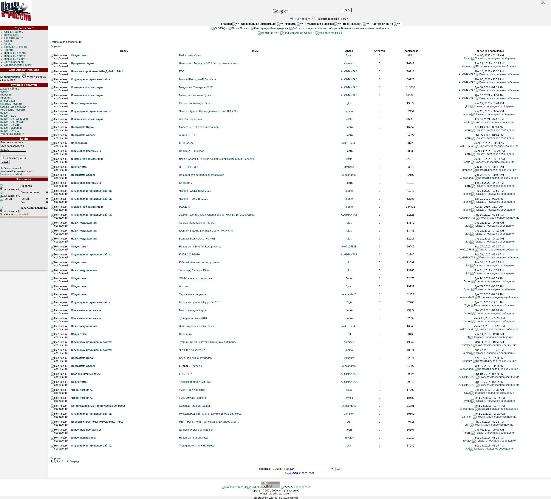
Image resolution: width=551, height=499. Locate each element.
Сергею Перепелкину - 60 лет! (197, 222)
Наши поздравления (84, 103)
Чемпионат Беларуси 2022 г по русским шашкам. (209, 63)
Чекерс (4, 91)
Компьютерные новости (14, 106)
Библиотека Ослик (190, 55)
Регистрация (278, 28)
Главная (226, 23)
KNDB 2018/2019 (189, 254)
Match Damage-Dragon (193, 310)
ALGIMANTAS (349, 71)
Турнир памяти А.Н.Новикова (197, 445)
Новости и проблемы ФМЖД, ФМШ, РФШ (97, 71)
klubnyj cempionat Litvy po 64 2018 (199, 302)
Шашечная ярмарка (83, 437)
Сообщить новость (15, 46)
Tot (349, 334)
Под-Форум (305, 32)
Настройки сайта (382, 23)
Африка (184, 286)
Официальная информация (259, 23)
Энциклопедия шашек (17, 64)
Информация (8, 100)
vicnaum (349, 63)
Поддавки (197, 366)
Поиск (243, 28)
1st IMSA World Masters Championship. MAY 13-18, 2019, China (216, 214)
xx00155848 (349, 143)
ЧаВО (7, 43)
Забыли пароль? (11, 168)
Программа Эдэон (82, 63)
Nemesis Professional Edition (196, 429)
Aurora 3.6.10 (187, 135)
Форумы (291, 23)
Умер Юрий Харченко (192, 389)
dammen (349, 342)
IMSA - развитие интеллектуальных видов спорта (209, 421)
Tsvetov (349, 437)
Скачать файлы (13, 31)
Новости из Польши (12, 121)
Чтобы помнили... (82, 389)
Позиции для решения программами (201, 174)
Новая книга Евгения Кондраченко (200, 246)
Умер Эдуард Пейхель (192, 397)
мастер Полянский (190, 119)
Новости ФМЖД (9, 130)
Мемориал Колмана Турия (195, 95)
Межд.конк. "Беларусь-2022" (196, 87)
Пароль (4, 149)
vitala (349, 119)
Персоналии (79, 143)
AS (349, 445)
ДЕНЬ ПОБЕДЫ (188, 166)
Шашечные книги (14, 58)
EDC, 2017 (185, 373)
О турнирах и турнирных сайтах (91, 79)
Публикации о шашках (319, 23)
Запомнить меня (16, 158)
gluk (349, 103)
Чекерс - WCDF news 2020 (195, 190)
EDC (182, 71)
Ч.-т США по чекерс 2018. (194, 350)
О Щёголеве (186, 143)
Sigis (349, 302)
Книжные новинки (11, 103)
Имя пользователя (11, 142)
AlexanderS (349, 174)
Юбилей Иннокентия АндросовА (199, 262)
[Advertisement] (24, 244)
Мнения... (6, 97)
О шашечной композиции (87, 87)
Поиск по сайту (13, 37)
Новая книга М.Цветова (193, 437)
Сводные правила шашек (194, 405)
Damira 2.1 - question (191, 151)
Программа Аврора (83, 135)
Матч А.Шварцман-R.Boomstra (197, 79)
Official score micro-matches (195, 278)
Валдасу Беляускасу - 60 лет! (197, 238)
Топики (8, 49)
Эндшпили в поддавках (193, 294)
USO (349, 389)
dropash (349, 166)
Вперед (74, 461)
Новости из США (10, 124)
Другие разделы (14, 61)
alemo (349, 111)
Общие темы (79, 55)
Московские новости (12, 109)
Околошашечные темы (86, 373)
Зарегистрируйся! (11, 174)
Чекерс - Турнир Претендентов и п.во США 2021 (208, 111)
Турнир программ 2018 (193, 318)
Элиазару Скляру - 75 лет (195, 270)
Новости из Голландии (14, 118)
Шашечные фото (14, 55)
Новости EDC (8, 115)
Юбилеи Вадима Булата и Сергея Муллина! (206, 230)
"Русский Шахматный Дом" (195, 381)
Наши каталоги (353, 23)
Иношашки (185, 334)
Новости (5, 112)
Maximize (336, 32)
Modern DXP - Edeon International (199, 127)
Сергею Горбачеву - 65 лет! (195, 103)
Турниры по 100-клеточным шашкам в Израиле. (208, 342)
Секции (8, 40)
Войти (273, 32)
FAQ (222, 28)
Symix (349, 55)
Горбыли (5, 94)
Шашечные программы (86, 151)
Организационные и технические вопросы (98, 405)
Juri (349, 421)
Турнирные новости (12, 133)
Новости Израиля (11, 127)
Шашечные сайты (15, 52)
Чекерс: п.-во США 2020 (193, 198)
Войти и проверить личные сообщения (365, 28)
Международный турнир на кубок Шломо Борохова (210, 413)
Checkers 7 (185, 182)
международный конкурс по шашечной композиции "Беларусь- (217, 159)
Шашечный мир (9, 88)
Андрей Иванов (10, 77)
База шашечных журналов (195, 358)
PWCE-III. (184, 206)
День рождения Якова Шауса (197, 326)
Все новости (11, 34)
